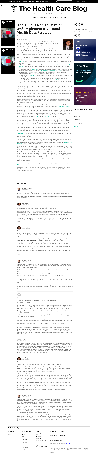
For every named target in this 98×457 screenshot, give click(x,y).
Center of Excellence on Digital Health (63, 79)
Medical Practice (43, 17)
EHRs (36, 116)
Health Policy (35, 17)
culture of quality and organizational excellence (50, 70)
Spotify (40, 442)
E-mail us (57, 438)
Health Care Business (54, 17)
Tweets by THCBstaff (5, 77)
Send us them (68, 443)
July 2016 (22, 61)
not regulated (48, 116)
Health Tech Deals (39, 434)
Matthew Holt (83, 112)
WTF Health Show (39, 436)
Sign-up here (44, 446)
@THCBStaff (52, 433)
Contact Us (47, 1)
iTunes (37, 442)
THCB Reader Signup (39, 1)
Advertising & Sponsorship (28, 1)
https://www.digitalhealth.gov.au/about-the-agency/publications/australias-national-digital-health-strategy (42, 239)
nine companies (32, 75)
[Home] (48, 9)
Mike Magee (24, 434)
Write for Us (18, 1)
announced (34, 69)
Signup (76, 126)
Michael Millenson (25, 437)
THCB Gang (63, 17)
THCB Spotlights (39, 433)
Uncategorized (22, 21)
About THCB (12, 1)
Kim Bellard (24, 433)
